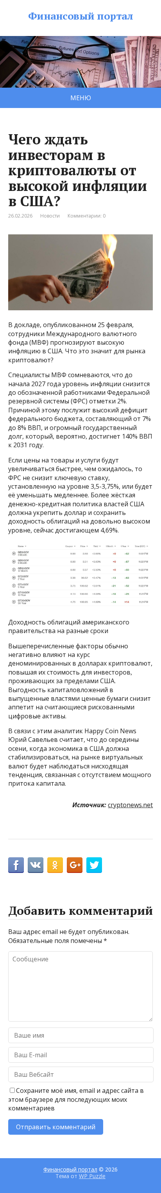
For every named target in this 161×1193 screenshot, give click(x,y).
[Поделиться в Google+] (74, 865)
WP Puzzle (92, 1176)
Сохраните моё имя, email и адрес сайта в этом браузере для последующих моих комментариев (76, 1099)
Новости (50, 215)
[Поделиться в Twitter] (94, 865)
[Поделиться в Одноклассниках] (55, 865)
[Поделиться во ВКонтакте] (35, 865)
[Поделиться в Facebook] (16, 865)
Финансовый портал (80, 16)
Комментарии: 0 (87, 215)
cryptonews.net (130, 805)
